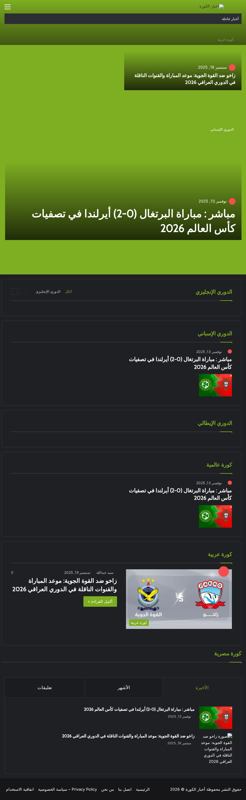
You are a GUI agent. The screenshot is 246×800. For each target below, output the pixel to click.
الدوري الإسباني (222, 129)
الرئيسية (143, 789)
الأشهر (124, 687)
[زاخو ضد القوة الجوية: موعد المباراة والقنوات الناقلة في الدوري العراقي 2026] (183, 60)
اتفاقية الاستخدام (20, 789)
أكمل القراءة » (100, 601)
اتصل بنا (125, 789)
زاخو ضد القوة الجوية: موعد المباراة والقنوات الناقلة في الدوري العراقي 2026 (128, 736)
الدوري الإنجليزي (48, 291)
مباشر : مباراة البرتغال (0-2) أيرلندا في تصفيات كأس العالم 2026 (139, 709)
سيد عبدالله (104, 572)
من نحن (107, 789)
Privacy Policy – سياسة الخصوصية (67, 789)
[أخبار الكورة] (212, 6)
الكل (68, 291)
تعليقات (45, 687)
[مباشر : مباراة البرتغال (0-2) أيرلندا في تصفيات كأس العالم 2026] (123, 180)
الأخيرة (202, 687)
